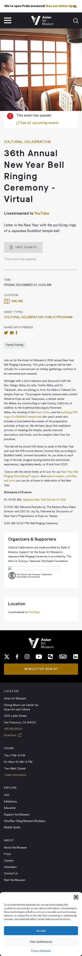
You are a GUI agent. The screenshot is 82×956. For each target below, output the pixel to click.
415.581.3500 (13, 729)
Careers (9, 860)
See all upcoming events (39, 123)
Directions (10, 735)
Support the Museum (16, 814)
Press (7, 854)
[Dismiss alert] (75, 6)
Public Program (58, 317)
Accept (41, 930)
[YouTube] (39, 656)
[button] (76, 897)
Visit (6, 795)
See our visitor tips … (62, 6)
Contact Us (11, 873)
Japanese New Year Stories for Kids (44, 499)
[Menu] (7, 20)
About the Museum (15, 847)
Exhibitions (10, 801)
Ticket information (15, 775)
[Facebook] (17, 656)
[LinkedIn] (75, 656)
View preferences (41, 941)
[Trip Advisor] (63, 656)
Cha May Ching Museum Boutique (24, 821)
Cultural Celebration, (24, 317)
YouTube (41, 213)
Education (10, 808)
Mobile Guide (12, 827)
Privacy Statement (41, 951)
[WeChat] (50, 656)
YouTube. (34, 612)
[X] (7, 656)
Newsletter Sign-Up (41, 669)
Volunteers (10, 867)
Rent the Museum (14, 880)
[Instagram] (27, 656)
